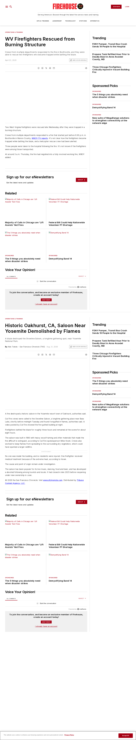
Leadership (57, 21)
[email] (54, 68)
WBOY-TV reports (40, 138)
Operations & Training (14, 32)
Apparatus (94, 21)
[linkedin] (42, 68)
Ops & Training (43, 21)
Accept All (125, 735)
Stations (83, 21)
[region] (46, 281)
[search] (10, 6)
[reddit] (50, 68)
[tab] (11, 276)
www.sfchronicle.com (52, 480)
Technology (70, 21)
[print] (86, 68)
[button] (6, 6)
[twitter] (46, 68)
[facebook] (39, 68)
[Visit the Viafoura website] (81, 287)
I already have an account (46, 304)
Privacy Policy (69, 735)
